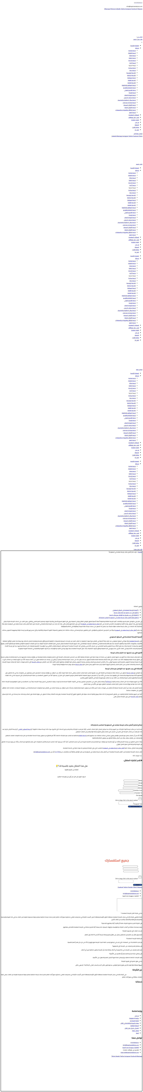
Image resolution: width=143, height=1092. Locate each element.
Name (140, 780)
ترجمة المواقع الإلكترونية (129, 85)
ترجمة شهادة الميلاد (130, 95)
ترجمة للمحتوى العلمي (24, 729)
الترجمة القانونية (137, 986)
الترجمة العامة (132, 83)
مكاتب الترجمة (36, 662)
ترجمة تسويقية (131, 78)
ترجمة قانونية (132, 53)
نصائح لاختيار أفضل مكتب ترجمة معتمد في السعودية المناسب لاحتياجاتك (119, 617)
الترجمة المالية (138, 994)
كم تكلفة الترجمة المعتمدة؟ (134, 938)
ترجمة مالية (132, 55)
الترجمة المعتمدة (134, 641)
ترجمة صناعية (132, 50)
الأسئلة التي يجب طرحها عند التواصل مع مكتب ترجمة (124, 615)
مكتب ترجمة (78, 664)
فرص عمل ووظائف (133, 117)
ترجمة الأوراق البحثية (130, 107)
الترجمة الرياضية (131, 75)
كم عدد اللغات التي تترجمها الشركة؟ (132, 931)
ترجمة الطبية (132, 58)
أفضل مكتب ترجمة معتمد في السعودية (126, 630)
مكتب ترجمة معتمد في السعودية (90, 624)
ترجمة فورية (132, 92)
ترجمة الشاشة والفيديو (129, 88)
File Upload (139, 795)
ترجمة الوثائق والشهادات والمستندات (125, 110)
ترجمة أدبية (133, 63)
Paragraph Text (137, 804)
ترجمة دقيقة (82, 735)
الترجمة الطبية (138, 991)
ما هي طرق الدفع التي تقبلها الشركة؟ (131, 961)
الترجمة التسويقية (137, 1001)
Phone (140, 785)
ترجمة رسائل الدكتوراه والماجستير (127, 100)
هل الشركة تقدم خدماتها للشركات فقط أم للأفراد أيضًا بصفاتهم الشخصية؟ (121, 923)
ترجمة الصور (132, 112)
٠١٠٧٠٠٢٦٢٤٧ (57, 752)
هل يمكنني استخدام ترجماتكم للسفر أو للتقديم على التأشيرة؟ (125, 953)
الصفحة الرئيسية (134, 45)
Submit (137, 884)
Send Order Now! (135, 806)
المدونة (137, 125)
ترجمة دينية (133, 70)
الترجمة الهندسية (131, 73)
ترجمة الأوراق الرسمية (130, 105)
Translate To (138, 793)
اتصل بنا (137, 130)
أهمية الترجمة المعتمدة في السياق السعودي (126, 610)
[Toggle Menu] (141, 42)
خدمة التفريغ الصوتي (130, 90)
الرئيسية (140, 552)
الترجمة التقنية (132, 80)
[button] (71, 913)
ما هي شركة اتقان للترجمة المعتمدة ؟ (131, 913)
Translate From (137, 790)
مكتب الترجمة (134, 696)
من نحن (137, 122)
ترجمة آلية (108, 681)
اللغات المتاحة (135, 120)
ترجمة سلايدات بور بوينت (129, 102)
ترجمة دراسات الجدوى (130, 97)
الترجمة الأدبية (138, 996)
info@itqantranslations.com (42, 752)
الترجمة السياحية (137, 989)
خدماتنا (137, 48)
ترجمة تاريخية (132, 60)
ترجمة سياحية (132, 68)
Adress (140, 788)
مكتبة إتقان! (135, 127)
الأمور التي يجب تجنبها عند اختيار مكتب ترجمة (126, 612)
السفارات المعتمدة (134, 115)
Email (140, 783)
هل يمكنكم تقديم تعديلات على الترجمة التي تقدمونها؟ (127, 946)
